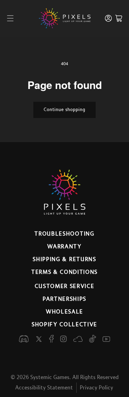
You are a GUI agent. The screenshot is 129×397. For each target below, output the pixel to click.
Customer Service (65, 286)
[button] (10, 18)
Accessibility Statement (44, 387)
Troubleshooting (64, 233)
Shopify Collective (64, 324)
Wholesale (64, 311)
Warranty (64, 246)
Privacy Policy (96, 387)
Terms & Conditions (64, 272)
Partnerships (64, 299)
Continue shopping (64, 109)
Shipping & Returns (64, 259)
